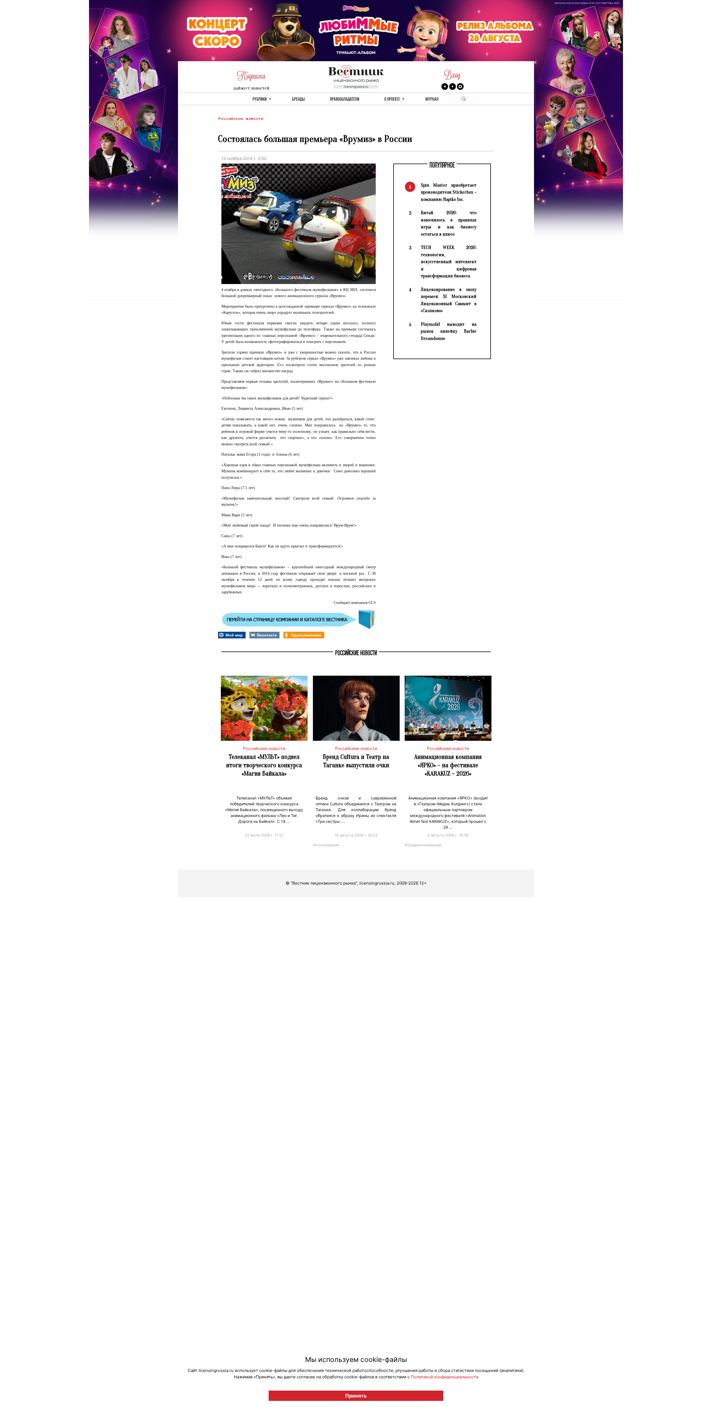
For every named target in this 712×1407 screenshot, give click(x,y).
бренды (298, 99)
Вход (452, 75)
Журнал (432, 99)
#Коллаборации (326, 844)
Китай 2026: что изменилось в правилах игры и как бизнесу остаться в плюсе (448, 223)
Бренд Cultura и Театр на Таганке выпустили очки (356, 761)
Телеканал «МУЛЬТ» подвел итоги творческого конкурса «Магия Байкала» (264, 765)
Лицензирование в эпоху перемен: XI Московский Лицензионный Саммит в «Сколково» (448, 300)
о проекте (392, 99)
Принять (356, 1396)
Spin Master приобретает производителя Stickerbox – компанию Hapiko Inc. (448, 192)
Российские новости (240, 119)
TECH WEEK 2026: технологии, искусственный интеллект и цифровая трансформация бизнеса (448, 261)
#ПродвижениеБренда (423, 844)
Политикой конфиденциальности (444, 1376)
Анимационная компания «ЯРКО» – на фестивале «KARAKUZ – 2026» (448, 765)
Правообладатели (344, 99)
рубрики (260, 99)
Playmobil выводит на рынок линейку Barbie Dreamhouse (448, 331)
